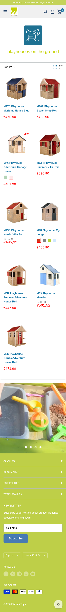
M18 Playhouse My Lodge (48, 232)
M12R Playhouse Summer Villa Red (48, 164)
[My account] (52, 12)
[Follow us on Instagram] (19, 573)
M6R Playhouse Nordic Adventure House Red (14, 358)
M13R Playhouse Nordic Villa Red (14, 232)
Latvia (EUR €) (32, 555)
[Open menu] (5, 11)
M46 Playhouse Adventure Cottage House (15, 167)
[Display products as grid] (55, 66)
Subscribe (16, 538)
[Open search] (46, 12)
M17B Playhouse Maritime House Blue (16, 108)
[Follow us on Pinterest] (26, 573)
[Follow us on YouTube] (32, 573)
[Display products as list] (60, 66)
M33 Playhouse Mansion (46, 295)
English (9, 555)
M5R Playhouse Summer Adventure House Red (15, 297)
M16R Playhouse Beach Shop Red (47, 108)
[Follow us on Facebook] (6, 573)
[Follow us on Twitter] (12, 573)
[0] (59, 12)
